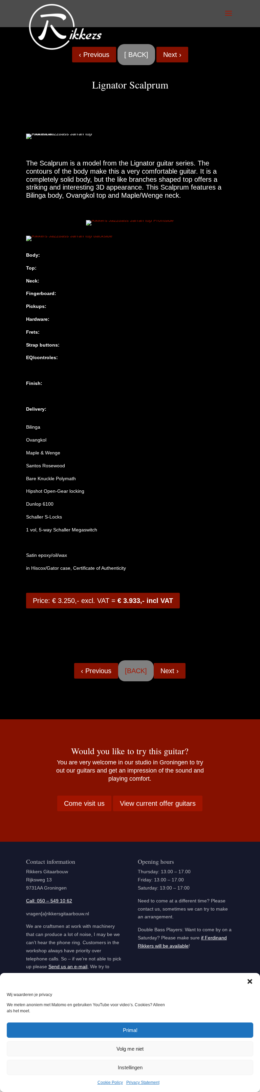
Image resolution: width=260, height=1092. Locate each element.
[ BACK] (136, 54)
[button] (249, 981)
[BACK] (136, 671)
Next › (172, 54)
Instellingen (130, 1067)
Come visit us (84, 803)
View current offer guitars (158, 803)
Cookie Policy (110, 1082)
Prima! (130, 1030)
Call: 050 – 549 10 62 (49, 900)
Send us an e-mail (67, 966)
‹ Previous (94, 54)
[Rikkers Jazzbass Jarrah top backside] (69, 235)
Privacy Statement (142, 1082)
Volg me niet (130, 1049)
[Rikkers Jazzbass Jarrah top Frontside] (130, 220)
